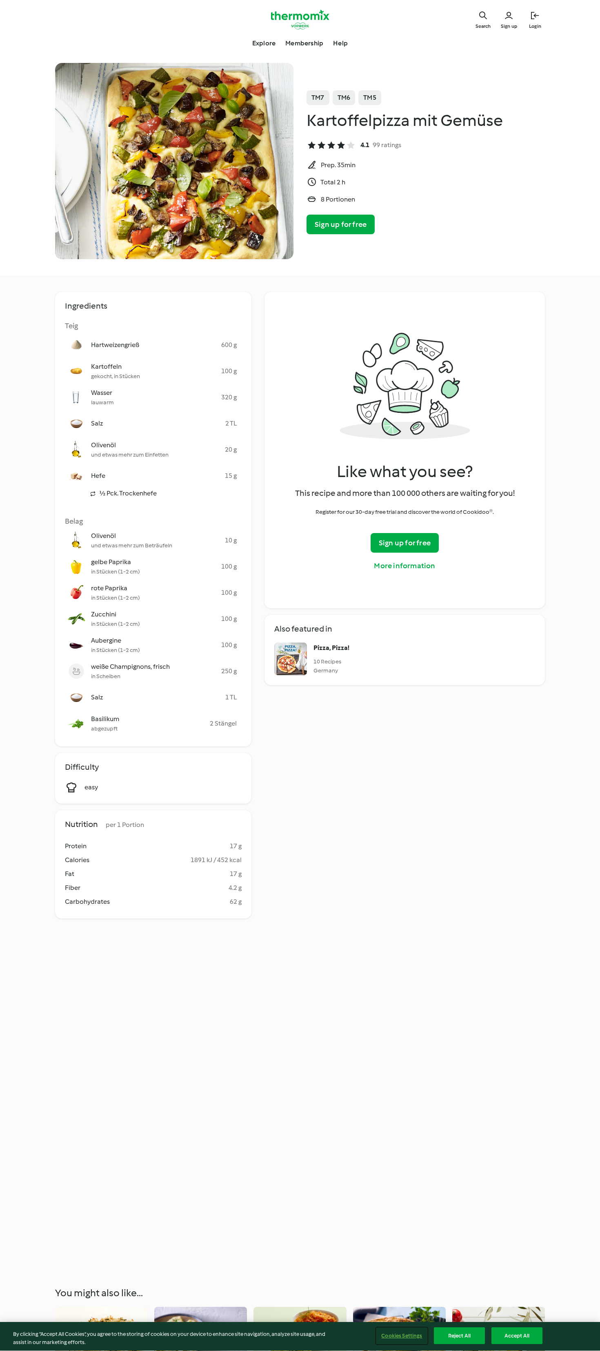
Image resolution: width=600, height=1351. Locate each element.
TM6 (344, 97)
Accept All (516, 1336)
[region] (300, 1336)
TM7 (317, 97)
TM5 (369, 97)
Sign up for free (341, 224)
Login (535, 26)
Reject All (459, 1336)
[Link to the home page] (300, 19)
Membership (304, 43)
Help (340, 43)
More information (404, 565)
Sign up (509, 26)
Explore (264, 43)
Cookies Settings (401, 1336)
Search (483, 26)
